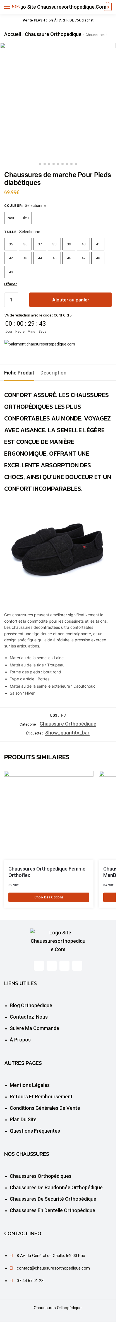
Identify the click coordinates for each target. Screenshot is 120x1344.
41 (98, 244)
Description (53, 373)
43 (25, 258)
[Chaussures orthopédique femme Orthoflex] (48, 815)
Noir (11, 218)
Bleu (25, 218)
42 (11, 258)
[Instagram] (77, 966)
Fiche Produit (19, 373)
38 (54, 244)
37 (40, 244)
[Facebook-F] (39, 966)
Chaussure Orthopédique (53, 34)
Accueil (12, 34)
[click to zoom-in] (58, 100)
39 (69, 244)
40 (83, 244)
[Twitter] (52, 966)
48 (98, 258)
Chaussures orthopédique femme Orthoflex (46, 872)
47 (83, 258)
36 (25, 244)
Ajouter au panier (70, 300)
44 (40, 258)
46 (69, 258)
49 (11, 272)
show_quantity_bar (67, 733)
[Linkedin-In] (64, 966)
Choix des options (49, 897)
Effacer (10, 284)
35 (11, 244)
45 (54, 258)
